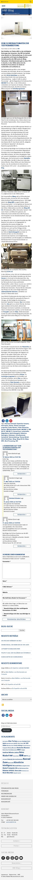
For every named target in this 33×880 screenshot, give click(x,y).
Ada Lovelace (5, 741)
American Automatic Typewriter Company (17, 423)
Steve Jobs (18, 771)
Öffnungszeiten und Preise (10, 788)
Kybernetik (10, 762)
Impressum (4, 874)
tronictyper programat (8, 376)
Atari (19, 743)
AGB (19, 874)
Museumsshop (6, 799)
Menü (3, 6)
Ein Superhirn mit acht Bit (13, 684)
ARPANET (15, 743)
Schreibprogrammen (19, 89)
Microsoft (16, 766)
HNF (19, 48)
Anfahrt (16, 841)
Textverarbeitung (14, 437)
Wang (14, 196)
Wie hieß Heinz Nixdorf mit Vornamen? (15, 598)
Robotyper (12, 435)
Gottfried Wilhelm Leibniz (11, 752)
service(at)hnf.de (11, 822)
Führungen (4, 791)
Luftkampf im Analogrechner (10, 649)
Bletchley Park (10, 745)
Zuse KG (19, 773)
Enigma (23, 750)
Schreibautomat (20, 435)
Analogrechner (26, 741)
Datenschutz (12, 874)
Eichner (22, 374)
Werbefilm (27, 158)
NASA (28, 765)
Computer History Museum (9, 747)
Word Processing (10, 441)
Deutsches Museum (23, 748)
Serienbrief (4, 437)
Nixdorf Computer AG (10, 768)
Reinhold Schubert (14, 498)
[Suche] (30, 1)
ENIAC (19, 750)
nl (7, 1)
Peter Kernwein (14, 382)
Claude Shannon (26, 745)
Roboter (5, 770)
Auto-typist (4, 425)
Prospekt (6, 312)
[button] (3, 420)
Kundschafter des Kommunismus (12, 657)
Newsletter (16, 863)
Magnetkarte (5, 433)
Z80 (17, 441)
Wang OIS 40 (20, 439)
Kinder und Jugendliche (8, 796)
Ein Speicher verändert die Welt (11, 641)
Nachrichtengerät (14, 232)
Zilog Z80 (15, 773)
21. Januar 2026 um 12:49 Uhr (11, 523)
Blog (2, 168)
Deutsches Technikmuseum (10, 750)
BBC (25, 743)
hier (8, 304)
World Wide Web (8, 773)
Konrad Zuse (17, 431)
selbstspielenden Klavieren (9, 291)
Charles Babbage (18, 745)
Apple (4, 743)
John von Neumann (17, 759)
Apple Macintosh (9, 743)
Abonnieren (6, 730)
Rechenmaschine (24, 768)
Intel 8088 (5, 759)
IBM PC (26, 756)
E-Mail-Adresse (8, 587)
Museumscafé (5, 802)
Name (5, 581)
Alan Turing (12, 741)
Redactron (24, 433)
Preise (16, 846)
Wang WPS (11, 202)
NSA (18, 768)
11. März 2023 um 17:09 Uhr (12, 481)
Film (19, 378)
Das (21, 302)
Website (5, 592)
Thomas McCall (24, 437)
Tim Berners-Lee (25, 770)
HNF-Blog (16, 868)
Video (16, 312)
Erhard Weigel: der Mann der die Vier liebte (15, 645)
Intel (29, 756)
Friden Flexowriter (23, 427)
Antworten (21, 474)
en (4, 1)
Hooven (3, 278)
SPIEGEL (11, 771)
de (2, 1)
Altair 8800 (19, 741)
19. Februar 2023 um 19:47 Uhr (12, 457)
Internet (9, 759)
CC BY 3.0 (9, 271)
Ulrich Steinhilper (12, 75)
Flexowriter (25, 347)
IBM (21, 755)
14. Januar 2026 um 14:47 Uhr (12, 502)
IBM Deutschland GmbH (14, 429)
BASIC (22, 743)
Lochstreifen (25, 431)
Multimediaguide (6, 793)
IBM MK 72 (9, 431)
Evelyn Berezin (12, 427)
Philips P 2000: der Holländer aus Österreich (16, 653)
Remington (4, 435)
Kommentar (7, 561)
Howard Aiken (16, 756)
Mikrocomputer (23, 765)
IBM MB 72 (4, 83)
